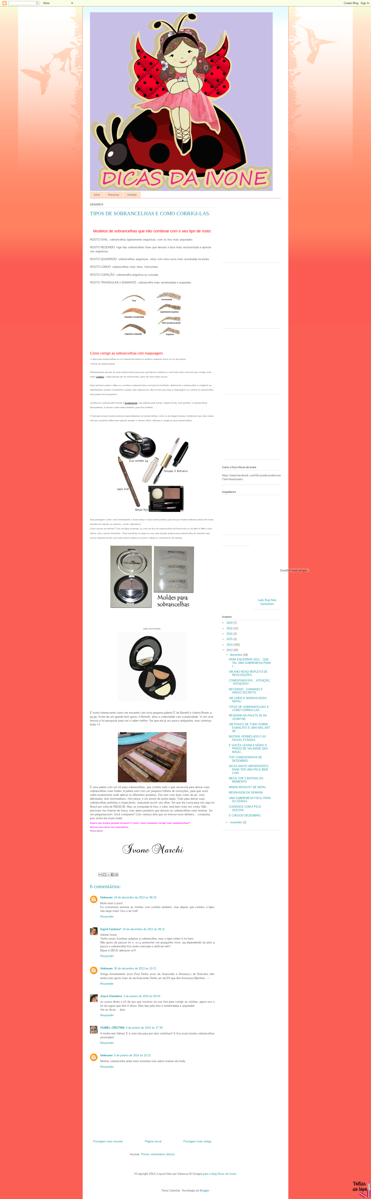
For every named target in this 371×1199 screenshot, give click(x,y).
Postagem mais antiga (197, 1141)
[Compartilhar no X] (108, 874)
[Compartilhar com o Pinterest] (116, 874)
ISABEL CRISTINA (112, 1027)
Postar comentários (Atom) (158, 1154)
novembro (236, 822)
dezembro (236, 654)
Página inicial (153, 1141)
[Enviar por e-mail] (100, 874)
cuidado (100, 376)
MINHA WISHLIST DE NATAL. (248, 787)
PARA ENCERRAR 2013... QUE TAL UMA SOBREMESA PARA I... (250, 663)
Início (97, 194)
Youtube (132, 194)
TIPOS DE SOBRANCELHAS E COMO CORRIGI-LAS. (249, 708)
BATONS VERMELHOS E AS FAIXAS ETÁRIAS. (247, 738)
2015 (230, 639)
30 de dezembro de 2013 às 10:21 (135, 968)
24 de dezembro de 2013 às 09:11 (144, 929)
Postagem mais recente (108, 1141)
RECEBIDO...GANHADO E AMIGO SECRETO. (246, 691)
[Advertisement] (249, 231)
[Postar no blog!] (104, 874)
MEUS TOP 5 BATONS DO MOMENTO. (246, 780)
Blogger (204, 1190)
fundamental (131, 403)
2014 (230, 644)
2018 (230, 628)
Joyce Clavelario (111, 996)
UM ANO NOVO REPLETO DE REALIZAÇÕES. (248, 673)
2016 (230, 633)
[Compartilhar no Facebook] (112, 874)
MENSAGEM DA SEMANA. (246, 792)
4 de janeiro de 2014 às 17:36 (144, 1027)
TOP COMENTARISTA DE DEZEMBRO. (245, 759)
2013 (230, 650)
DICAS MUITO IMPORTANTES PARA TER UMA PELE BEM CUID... (248, 769)
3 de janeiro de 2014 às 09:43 (141, 996)
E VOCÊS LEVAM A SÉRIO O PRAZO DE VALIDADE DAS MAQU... (248, 749)
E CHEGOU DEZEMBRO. (245, 815)
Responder (107, 916)
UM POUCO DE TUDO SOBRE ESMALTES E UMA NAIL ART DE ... (249, 728)
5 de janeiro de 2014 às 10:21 (132, 1055)
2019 (230, 622)
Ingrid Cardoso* (110, 929)
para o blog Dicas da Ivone (219, 1173)
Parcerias (113, 194)
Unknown (106, 897)
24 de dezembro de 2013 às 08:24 (135, 897)
